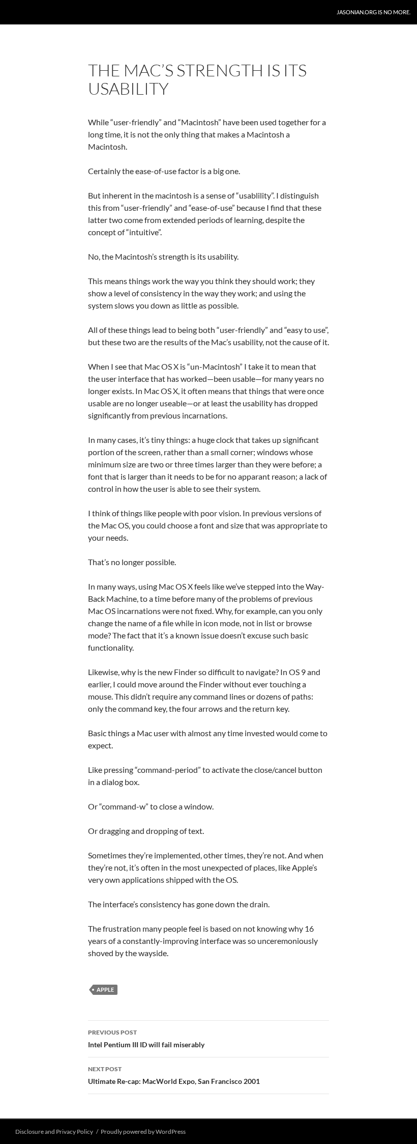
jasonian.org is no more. (373, 12)
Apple (105, 989)
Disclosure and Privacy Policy (54, 1131)
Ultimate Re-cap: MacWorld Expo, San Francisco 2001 (174, 1075)
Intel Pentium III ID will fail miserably (146, 1038)
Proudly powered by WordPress (143, 1131)
